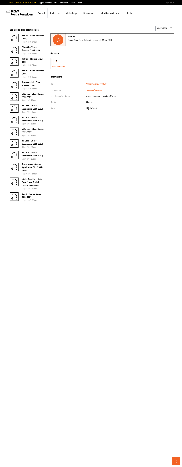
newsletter (64, 2)
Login (167, 2)
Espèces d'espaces (94, 90)
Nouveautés (88, 13)
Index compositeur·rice (110, 13)
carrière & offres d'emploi (26, 2)
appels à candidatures (47, 2)
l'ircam (10, 2)
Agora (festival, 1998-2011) (97, 83)
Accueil (41, 13)
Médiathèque (72, 13)
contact (130, 13)
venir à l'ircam (76, 2)
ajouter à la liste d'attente (99, 43)
